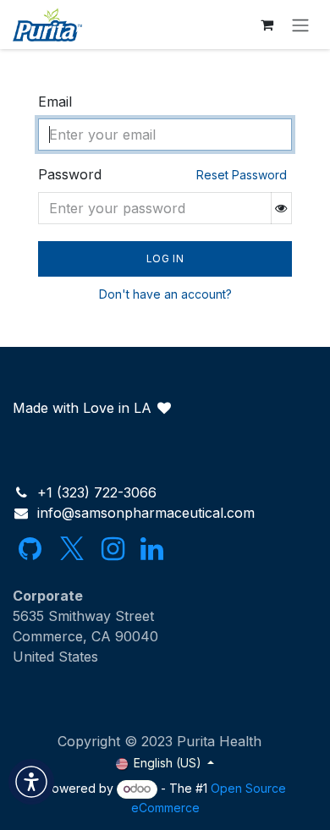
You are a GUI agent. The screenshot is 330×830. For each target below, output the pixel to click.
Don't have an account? (165, 294)
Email (55, 101)
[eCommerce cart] (266, 24)
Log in (165, 258)
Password (162, 174)
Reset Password (241, 175)
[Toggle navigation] (300, 24)
